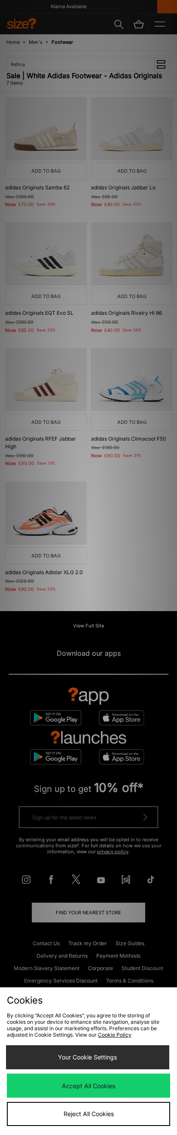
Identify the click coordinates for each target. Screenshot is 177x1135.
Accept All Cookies (88, 1085)
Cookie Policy (114, 1035)
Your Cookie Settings (87, 1057)
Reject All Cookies (89, 1113)
